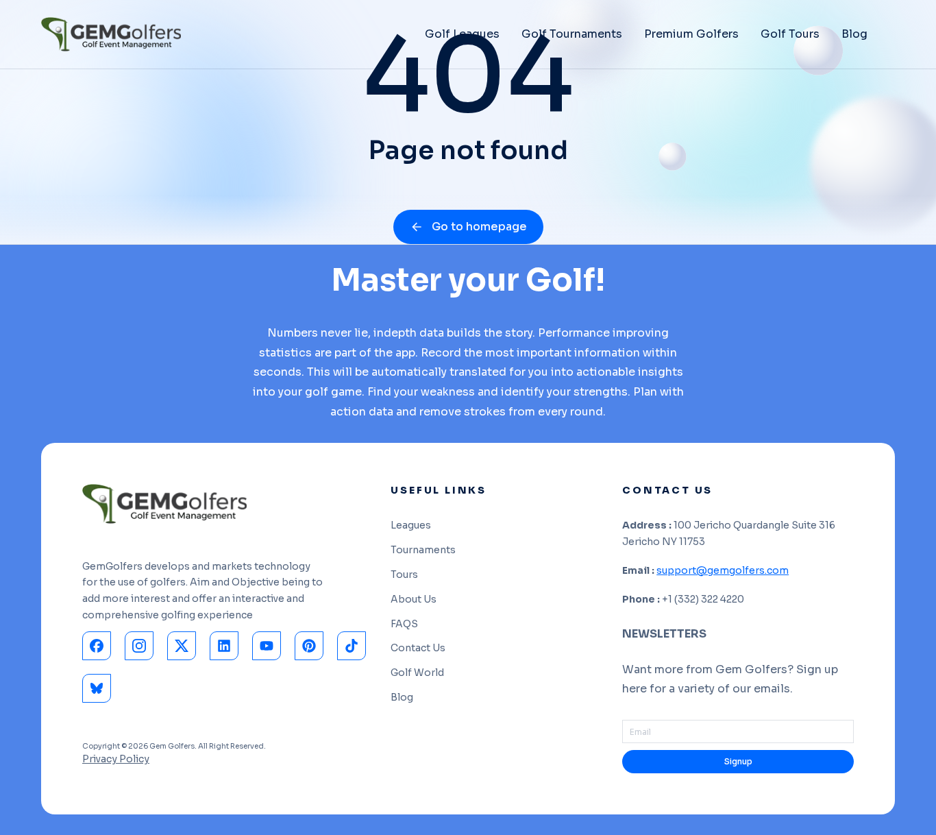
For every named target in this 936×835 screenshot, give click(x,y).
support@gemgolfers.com (722, 570)
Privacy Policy (115, 759)
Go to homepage (479, 226)
